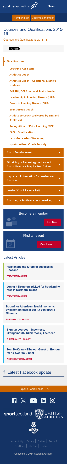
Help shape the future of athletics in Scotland (30, 268)
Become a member (43, 18)
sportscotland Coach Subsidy (27, 144)
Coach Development (19, 152)
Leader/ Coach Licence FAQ (23, 190)
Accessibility (17, 441)
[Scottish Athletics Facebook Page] (14, 400)
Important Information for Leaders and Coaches (30, 178)
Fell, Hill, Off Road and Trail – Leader (32, 91)
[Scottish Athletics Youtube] (34, 400)
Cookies (41, 441)
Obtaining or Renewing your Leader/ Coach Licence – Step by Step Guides (29, 164)
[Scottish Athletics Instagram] (52, 400)
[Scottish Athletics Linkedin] (44, 400)
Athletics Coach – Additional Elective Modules (32, 83)
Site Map (33, 446)
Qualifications (15, 61)
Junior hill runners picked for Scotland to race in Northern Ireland (33, 288)
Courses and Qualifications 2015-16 (25, 39)
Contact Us (46, 446)
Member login (21, 18)
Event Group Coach (21, 109)
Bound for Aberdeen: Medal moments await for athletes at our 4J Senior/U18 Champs (30, 309)
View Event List (49, 244)
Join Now (52, 222)
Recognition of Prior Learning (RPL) (31, 126)
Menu (59, 6)
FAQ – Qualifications (22, 132)
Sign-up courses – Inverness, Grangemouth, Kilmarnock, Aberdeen (31, 331)
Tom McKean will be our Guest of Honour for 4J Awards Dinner (33, 351)
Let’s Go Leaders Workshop (26, 138)
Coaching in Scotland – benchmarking (29, 200)
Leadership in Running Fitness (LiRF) (32, 97)
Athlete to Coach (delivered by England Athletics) (34, 117)
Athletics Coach (19, 74)
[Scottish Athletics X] (24, 400)
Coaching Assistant (21, 68)
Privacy (30, 441)
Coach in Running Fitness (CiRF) (29, 103)
